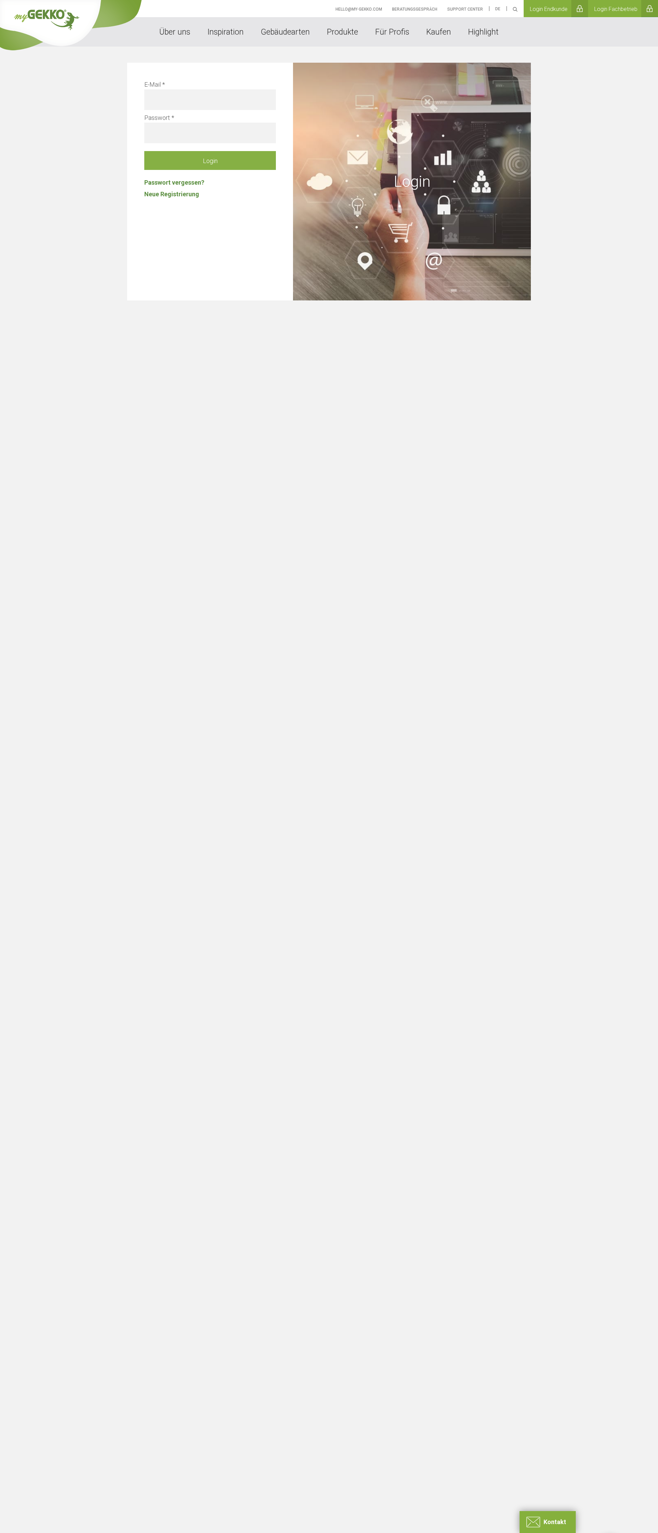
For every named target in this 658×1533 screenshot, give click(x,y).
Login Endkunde (549, 9)
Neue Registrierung (171, 194)
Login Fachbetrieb (615, 9)
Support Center (465, 9)
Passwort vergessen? (174, 182)
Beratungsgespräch (414, 9)
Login (210, 160)
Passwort (157, 117)
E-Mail (152, 84)
